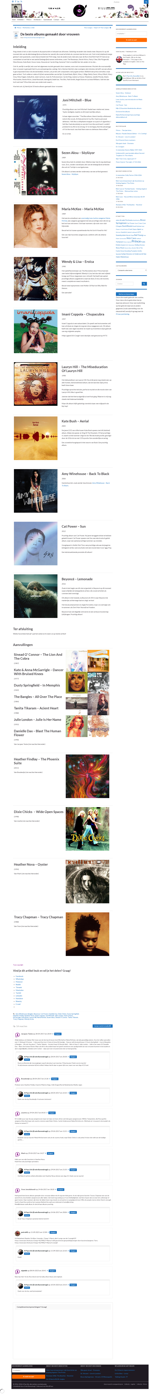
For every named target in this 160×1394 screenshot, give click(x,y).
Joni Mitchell (49, 1016)
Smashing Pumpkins (131, 251)
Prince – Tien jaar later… (124, 130)
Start (14, 19)
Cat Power (44, 1014)
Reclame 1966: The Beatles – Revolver (129, 205)
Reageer (57, 1034)
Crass (140, 223)
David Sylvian (136, 226)
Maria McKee (41, 1017)
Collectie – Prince (142, 1384)
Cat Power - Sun (121, 105)
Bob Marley (136, 220)
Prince (28, 19)
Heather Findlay (18, 1016)
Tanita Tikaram (73, 1017)
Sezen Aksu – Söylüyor (70, 174)
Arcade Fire (124, 220)
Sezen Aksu (51, 1017)
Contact (56, 19)
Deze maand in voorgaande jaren (113, 1384)
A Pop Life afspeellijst (132, 76)
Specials (118, 254)
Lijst (43, 37)
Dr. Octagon (120, 147)
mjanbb (24, 1270)
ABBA (117, 220)
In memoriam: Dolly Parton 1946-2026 (129, 175)
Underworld (139, 254)
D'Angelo (119, 226)
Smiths (140, 251)
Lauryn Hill (32, 1017)
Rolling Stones (140, 245)
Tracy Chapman (18, 1019)
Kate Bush (25, 1017)
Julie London (59, 1016)
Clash (136, 223)
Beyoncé (37, 1014)
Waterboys (124, 257)
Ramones (131, 245)
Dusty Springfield (73, 1014)
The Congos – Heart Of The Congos (96, 28)
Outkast (138, 238)
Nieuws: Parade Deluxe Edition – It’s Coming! (131, 133)
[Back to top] (155, 1389)
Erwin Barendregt (29, 1386)
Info (62, 19)
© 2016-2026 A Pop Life (21, 1384)
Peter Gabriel (127, 242)
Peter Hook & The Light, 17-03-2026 (128, 162)
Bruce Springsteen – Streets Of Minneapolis (96, 1377)
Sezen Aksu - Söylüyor (123, 93)
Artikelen (20, 19)
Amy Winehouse (21, 1014)
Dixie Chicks (62, 1014)
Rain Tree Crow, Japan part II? (126, 159)
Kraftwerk (134, 232)
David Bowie (127, 226)
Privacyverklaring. (123, 314)
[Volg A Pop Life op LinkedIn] (18, 1)
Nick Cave (131, 238)
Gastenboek (47, 19)
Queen (123, 245)
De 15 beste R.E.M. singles (55, 1379)
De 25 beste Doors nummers (125, 140)
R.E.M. (127, 245)
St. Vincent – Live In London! (126, 137)
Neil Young (138, 235)
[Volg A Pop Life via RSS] (21, 1)
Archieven (37, 19)
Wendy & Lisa (29, 1019)
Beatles (130, 220)
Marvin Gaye (130, 235)
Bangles (30, 1014)
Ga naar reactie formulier (101, 1026)
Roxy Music (120, 248)
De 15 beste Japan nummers (125, 1370)
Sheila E (134, 248)
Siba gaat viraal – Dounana (125, 143)
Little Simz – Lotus (121, 1373)
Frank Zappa (133, 229)
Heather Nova (29, 1016)
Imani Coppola (40, 1016)
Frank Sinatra (124, 229)
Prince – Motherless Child (25, 28)
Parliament (119, 242)
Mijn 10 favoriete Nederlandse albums (128, 108)
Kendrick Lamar (126, 232)
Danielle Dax (53, 1014)
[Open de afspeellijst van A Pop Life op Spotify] (13, 1)
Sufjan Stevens (126, 254)
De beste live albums (123, 111)
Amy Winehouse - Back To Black (127, 96)
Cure (144, 223)
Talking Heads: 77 (121, 1377)
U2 (133, 254)
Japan (139, 229)
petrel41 (24, 1232)
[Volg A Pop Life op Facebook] (15, 1)
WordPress (49, 1386)
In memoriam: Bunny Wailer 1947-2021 (129, 150)
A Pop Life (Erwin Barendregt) (32, 37)
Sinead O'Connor (61, 1017)
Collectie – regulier (129, 1384)
